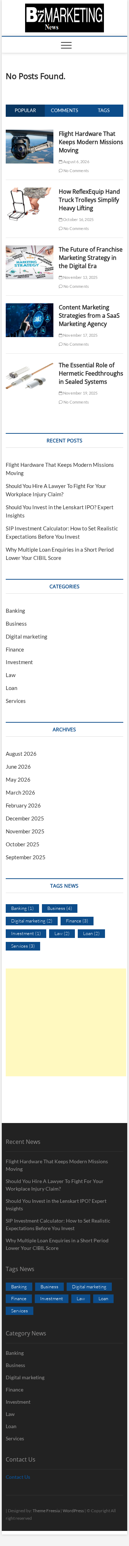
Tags (104, 110)
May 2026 (18, 779)
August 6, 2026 (75, 161)
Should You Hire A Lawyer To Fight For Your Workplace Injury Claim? (55, 1185)
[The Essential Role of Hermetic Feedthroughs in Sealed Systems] (29, 365)
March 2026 (20, 792)
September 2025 (26, 857)
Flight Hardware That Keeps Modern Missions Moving (91, 142)
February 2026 (23, 805)
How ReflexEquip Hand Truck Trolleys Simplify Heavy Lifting (89, 200)
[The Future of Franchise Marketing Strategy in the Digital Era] (29, 249)
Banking (15, 610)
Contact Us (18, 1477)
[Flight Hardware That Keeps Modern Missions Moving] (29, 133)
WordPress (73, 1510)
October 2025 (22, 844)
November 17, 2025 (80, 335)
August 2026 (21, 753)
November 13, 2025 (80, 277)
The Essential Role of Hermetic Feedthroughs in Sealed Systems (91, 373)
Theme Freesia (46, 1510)
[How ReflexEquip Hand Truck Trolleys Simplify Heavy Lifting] (29, 191)
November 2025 (25, 831)
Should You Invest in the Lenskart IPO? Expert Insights (56, 1204)
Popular (25, 110)
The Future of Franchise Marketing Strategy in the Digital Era (91, 257)
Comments (64, 110)
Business (16, 623)
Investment (19, 662)
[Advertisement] (66, 1022)
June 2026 (18, 766)
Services (16, 701)
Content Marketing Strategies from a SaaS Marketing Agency (89, 315)
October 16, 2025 (78, 219)
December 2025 (25, 818)
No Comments (76, 170)
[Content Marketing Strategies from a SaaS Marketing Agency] (29, 307)
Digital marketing (26, 636)
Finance (15, 649)
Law (10, 675)
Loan (11, 688)
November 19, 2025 (80, 393)
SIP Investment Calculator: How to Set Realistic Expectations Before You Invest (58, 1224)
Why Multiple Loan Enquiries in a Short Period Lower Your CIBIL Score (57, 1244)
